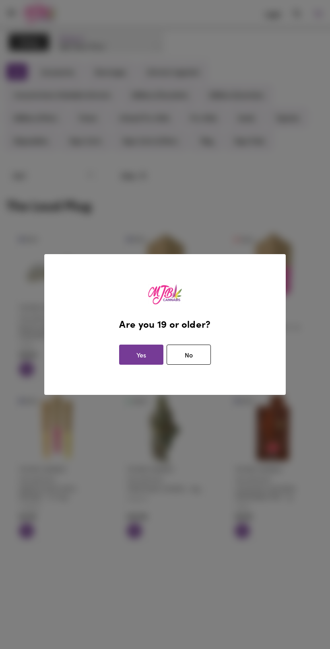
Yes (141, 354)
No (189, 354)
